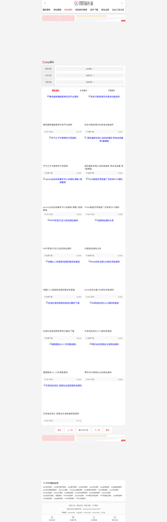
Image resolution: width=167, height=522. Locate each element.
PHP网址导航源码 (92, 496)
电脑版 (64, 513)
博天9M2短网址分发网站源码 (98, 372)
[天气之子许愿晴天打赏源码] (63, 150)
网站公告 (72, 506)
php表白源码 (47, 487)
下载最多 (111, 90)
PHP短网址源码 (105, 496)
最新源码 (55, 90)
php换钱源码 (117, 496)
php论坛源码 (79, 496)
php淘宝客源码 (94, 493)
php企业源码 (106, 493)
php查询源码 (83, 487)
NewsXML (87, 513)
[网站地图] (122, 3)
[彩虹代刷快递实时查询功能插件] (104, 109)
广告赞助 (95, 506)
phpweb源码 (58, 493)
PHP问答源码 (68, 496)
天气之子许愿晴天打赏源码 (55, 166)
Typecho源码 (63, 490)
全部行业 (89, 75)
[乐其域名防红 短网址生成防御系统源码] (63, 398)
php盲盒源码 (104, 487)
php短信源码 (47, 498)
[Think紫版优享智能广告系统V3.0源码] (104, 191)
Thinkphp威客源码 (76, 490)
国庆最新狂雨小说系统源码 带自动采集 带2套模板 (104, 167)
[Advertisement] (83, 40)
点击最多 (83, 90)
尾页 (107, 430)
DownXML (96, 513)
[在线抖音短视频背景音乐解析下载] (63, 315)
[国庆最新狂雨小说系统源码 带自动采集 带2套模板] (104, 150)
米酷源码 (58, 496)
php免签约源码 (48, 496)
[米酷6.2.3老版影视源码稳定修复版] (63, 274)
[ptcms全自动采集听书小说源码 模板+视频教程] (63, 191)
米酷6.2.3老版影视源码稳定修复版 (59, 290)
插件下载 (94, 10)
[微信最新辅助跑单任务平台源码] (63, 109)
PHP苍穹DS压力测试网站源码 (57, 248)
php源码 (89, 69)
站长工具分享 (118, 10)
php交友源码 (47, 493)
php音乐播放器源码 (50, 490)
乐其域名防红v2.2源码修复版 (98, 331)
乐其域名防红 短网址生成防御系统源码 (61, 413)
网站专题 (87, 506)
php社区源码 (94, 487)
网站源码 (68, 10)
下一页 (97, 430)
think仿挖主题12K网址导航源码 (99, 290)
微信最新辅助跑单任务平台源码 (57, 125)
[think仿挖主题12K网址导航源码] (104, 274)
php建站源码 (58, 498)
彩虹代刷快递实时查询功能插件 (99, 125)
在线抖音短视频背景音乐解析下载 (58, 331)
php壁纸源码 (69, 493)
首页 (59, 430)
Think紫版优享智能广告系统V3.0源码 (102, 207)
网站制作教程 (81, 10)
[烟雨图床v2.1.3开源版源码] (63, 356)
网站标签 (80, 506)
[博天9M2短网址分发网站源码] (104, 356)
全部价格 (89, 82)
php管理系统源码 (90, 490)
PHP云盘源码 (81, 498)
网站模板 (57, 10)
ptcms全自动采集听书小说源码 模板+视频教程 (62, 208)
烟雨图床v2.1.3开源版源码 (55, 372)
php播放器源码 (116, 487)
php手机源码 (114, 490)
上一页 (70, 430)
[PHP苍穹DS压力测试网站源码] (63, 232)
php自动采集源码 (81, 493)
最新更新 (46, 10)
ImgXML (79, 513)
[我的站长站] (83, 6)
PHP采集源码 (103, 490)
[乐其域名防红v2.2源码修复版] (104, 315)
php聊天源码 (72, 487)
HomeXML (71, 513)
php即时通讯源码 (60, 487)
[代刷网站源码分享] (104, 232)
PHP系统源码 (69, 498)
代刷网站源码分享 (93, 248)
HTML (103, 513)
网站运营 (105, 10)
